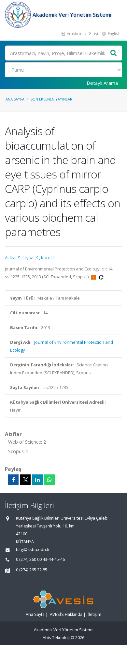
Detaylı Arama (102, 83)
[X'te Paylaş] (25, 479)
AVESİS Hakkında (66, 614)
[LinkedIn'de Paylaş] (37, 479)
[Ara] (113, 53)
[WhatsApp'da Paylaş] (49, 479)
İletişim (94, 614)
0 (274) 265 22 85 (31, 570)
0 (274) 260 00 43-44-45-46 (40, 559)
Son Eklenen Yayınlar (51, 99)
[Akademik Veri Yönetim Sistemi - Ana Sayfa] (19, 14)
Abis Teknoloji (56, 637)
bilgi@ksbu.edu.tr (33, 549)
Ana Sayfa (15, 99)
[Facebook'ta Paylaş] (13, 479)
